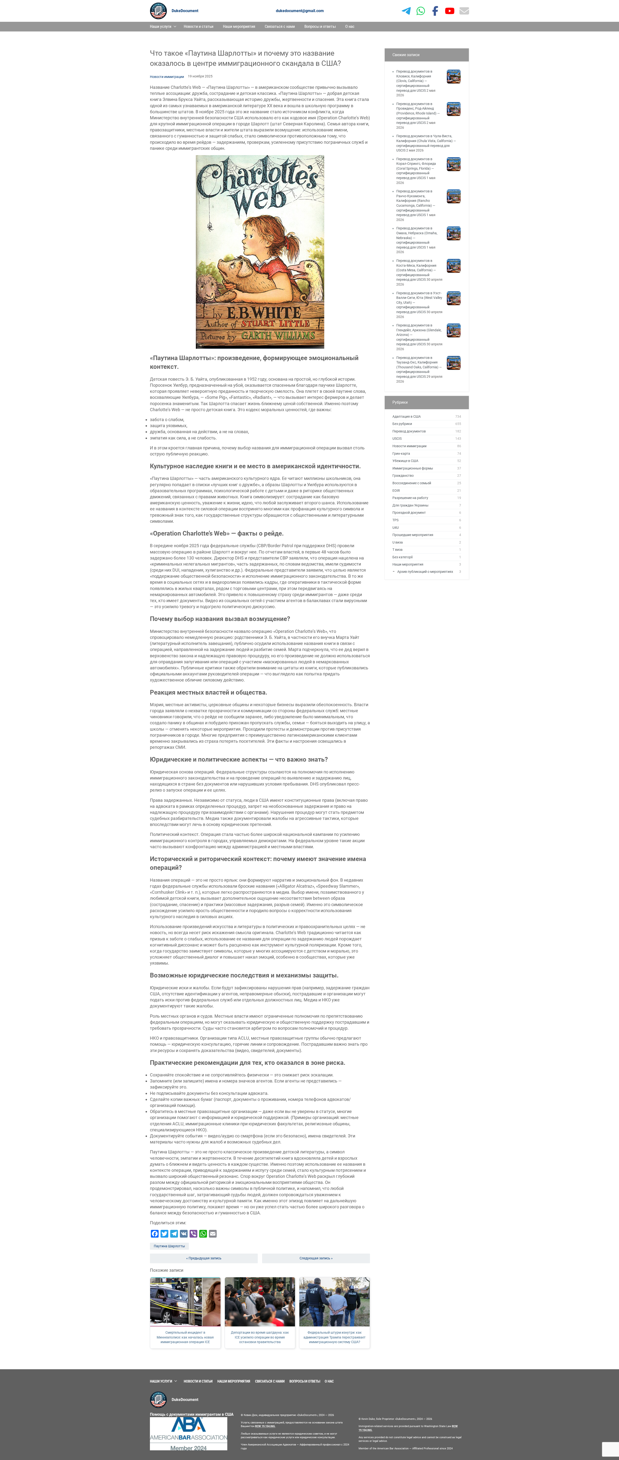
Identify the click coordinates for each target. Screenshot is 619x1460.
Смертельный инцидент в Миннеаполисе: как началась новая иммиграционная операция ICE (185, 1337)
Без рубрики (402, 424)
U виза (397, 542)
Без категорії (402, 557)
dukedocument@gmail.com (300, 10)
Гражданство (403, 475)
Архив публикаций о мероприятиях (425, 572)
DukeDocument (185, 10)
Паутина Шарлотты (169, 1246)
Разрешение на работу (410, 498)
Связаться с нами (280, 26)
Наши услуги (160, 26)
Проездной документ (409, 512)
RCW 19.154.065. (265, 1426)
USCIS (397, 438)
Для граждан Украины (410, 505)
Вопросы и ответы (320, 26)
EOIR (396, 490)
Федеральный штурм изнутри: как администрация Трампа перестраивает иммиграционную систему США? (334, 1337)
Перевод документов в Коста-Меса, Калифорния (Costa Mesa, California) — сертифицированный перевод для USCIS (416, 270)
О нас (349, 26)
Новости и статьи (198, 26)
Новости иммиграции (167, 77)
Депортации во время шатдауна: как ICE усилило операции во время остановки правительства (260, 1337)
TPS (395, 520)
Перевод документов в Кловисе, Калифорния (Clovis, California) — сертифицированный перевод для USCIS (414, 80)
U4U (395, 528)
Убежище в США (405, 461)
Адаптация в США (406, 416)
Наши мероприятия (239, 26)
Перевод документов (409, 431)
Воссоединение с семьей (411, 483)
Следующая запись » (316, 1258)
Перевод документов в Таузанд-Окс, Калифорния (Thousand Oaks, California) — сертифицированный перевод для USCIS (419, 367)
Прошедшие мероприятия (412, 535)
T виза (397, 550)
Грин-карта (401, 453)
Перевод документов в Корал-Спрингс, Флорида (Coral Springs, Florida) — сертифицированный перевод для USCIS (416, 168)
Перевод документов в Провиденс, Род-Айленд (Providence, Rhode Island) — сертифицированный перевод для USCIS (418, 113)
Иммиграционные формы (412, 468)
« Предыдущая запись (203, 1258)
